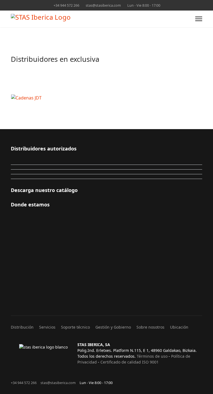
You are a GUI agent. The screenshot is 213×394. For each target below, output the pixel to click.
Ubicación (179, 327)
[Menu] (198, 19)
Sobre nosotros (150, 327)
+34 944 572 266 (66, 5)
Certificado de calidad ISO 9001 (129, 362)
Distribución (22, 327)
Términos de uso (152, 356)
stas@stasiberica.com (103, 5)
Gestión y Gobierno (113, 327)
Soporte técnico (75, 327)
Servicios (47, 327)
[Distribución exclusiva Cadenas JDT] (93, 97)
